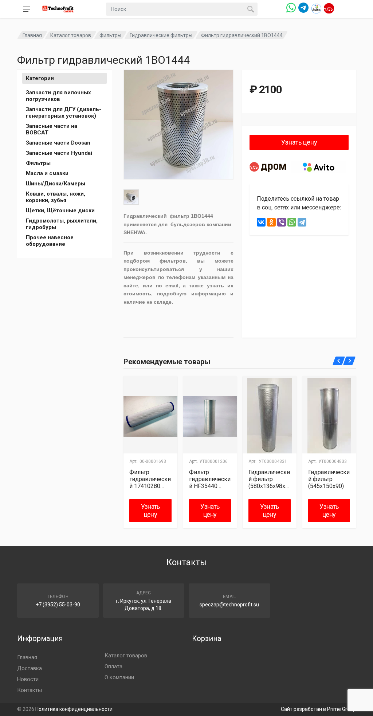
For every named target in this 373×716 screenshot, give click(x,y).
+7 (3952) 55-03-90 (58, 604)
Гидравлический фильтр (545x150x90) (329, 479)
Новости (28, 679)
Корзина (206, 638)
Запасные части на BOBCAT (51, 129)
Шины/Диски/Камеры (55, 183)
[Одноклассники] (271, 222)
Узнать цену (299, 142)
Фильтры (110, 35)
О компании (119, 677)
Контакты (29, 690)
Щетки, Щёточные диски (60, 210)
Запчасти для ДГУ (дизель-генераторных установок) (63, 112)
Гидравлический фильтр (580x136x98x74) (269, 479)
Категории (40, 78)
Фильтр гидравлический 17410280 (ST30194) (150, 479)
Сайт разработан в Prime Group (318, 709)
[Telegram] (302, 222)
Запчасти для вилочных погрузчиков (58, 95)
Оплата (113, 666)
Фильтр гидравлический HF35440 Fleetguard (210, 479)
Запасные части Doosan (58, 142)
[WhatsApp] (291, 222)
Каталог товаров (70, 35)
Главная (32, 35)
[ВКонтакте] (261, 222)
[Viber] (281, 222)
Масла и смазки (47, 173)
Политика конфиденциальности (74, 709)
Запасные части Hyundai (59, 153)
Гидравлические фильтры (161, 35)
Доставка (29, 668)
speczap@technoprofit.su (229, 604)
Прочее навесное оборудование (50, 240)
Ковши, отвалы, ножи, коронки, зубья (55, 197)
